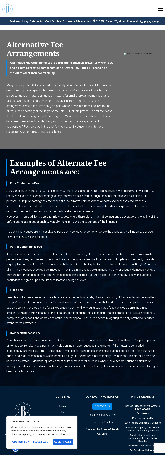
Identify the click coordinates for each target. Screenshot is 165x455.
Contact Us (102, 406)
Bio (63, 412)
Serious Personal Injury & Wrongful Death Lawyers (142, 407)
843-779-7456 (105, 422)
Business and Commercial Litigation (143, 423)
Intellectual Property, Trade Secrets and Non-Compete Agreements (143, 429)
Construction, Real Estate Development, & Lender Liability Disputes (143, 438)
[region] (41, 432)
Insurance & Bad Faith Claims (142, 445)
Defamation (143, 413)
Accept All (62, 441)
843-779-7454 (108, 414)
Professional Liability (142, 418)
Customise (19, 441)
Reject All (40, 441)
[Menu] (160, 10)
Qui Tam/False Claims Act (143, 450)
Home (62, 406)
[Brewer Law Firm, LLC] (7, 10)
